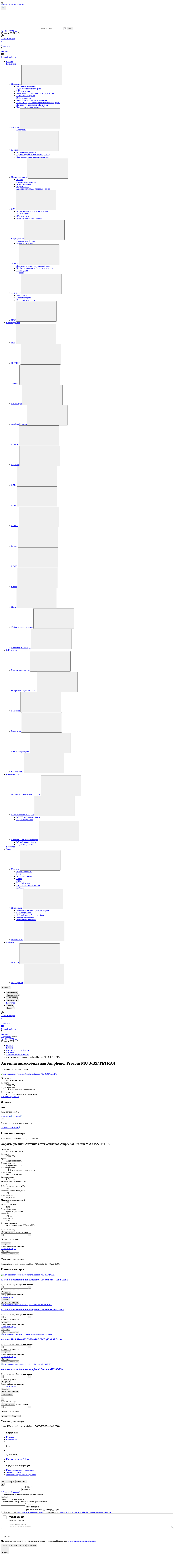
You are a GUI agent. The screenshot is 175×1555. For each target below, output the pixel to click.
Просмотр (5, 1116)
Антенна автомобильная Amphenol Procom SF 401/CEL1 (32, 1309)
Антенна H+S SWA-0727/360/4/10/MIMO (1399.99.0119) (31, 1339)
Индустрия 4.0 (22, 186)
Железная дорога (23, 298)
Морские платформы (25, 241)
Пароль (26, 1489)
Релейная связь (22, 214)
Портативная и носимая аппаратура (32, 211)
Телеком (14, 263)
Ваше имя (29, 1504)
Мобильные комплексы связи (29, 218)
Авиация (15, 127)
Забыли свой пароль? (10, 1492)
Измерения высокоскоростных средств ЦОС (35, 93)
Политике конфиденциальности (82, 1541)
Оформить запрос (8, 1249)
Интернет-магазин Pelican (17, 1459)
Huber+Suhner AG (24, 872)
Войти (4, 1497)
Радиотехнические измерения (29, 89)
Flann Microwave (23, 883)
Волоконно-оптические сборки (24, 840)
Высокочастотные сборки (22, 815)
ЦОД (13, 320)
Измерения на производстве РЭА (31, 107)
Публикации (16, 908)
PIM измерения (23, 91)
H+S (13, 343)
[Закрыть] (2, 1397)
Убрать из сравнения (10, 1254)
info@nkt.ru (6, 1036)
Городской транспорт (25, 300)
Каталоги (15, 869)
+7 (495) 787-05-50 (9, 31)
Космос (14, 150)
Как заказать (7, 1394)
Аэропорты (21, 130)
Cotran (14, 586)
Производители (13, 323)
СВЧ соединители (24, 913)
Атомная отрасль (23, 184)
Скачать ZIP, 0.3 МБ (10, 1128)
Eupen (19, 879)
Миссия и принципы (20, 670)
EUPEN (14, 444)
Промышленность (19, 177)
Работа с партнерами (20, 751)
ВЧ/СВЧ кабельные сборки (28, 817)
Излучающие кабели (25, 917)
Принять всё (7, 1545)
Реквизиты (16, 731)
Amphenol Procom (19, 424)
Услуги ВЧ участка (24, 819)
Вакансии (15, 711)
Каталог (9, 61)
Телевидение (22, 270)
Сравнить (5, 1251)
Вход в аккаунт (8, 1482)
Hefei (13, 607)
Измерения (16, 84)
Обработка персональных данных (21, 1475)
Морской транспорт (25, 243)
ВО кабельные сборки (26, 842)
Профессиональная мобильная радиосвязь (34, 268)
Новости (15, 962)
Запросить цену (8, 1232)
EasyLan (20, 888)
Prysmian (15, 465)
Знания (9, 849)
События (10, 942)
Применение (11, 64)
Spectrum (15, 383)
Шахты (19, 180)
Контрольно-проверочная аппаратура (32, 157)
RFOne (14, 546)
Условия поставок (14, 1472)
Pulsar (13, 505)
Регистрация (21, 1482)
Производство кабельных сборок (25, 794)
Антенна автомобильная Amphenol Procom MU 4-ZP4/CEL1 (34, 1279)
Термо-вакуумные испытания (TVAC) (33, 155)
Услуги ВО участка (24, 844)
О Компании (11, 650)
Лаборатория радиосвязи (22, 627)
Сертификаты (17, 772)
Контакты (10, 847)
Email (28, 1487)
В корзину (6, 1244)
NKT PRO (15, 363)
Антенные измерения (25, 96)
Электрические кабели (26, 920)
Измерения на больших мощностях (31, 100)
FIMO (13, 485)
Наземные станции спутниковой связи (33, 266)
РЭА (13, 209)
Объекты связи (22, 216)
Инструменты (17, 940)
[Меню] (2, 2)
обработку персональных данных (30, 1512)
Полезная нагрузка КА (26, 152)
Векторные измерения (26, 86)
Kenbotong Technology (20, 647)
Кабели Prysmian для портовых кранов (33, 189)
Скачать (16, 1116)
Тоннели (20, 273)
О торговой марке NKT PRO (24, 690)
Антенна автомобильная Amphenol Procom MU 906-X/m (32, 1369)
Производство (12, 774)
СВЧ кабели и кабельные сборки (30, 915)
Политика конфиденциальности (20, 1470)
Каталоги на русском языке (28, 885)
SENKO (14, 526)
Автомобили (22, 295)
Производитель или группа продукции (42, 1509)
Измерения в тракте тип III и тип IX (32, 105)
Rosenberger (16, 404)
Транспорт (15, 293)
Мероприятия (17, 983)
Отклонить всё (20, 1545)
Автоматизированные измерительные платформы (38, 102)
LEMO (14, 566)
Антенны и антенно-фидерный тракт (32, 910)
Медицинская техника (26, 182)
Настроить (32, 1545)
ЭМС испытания (23, 98)
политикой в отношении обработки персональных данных (85, 1512)
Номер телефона (32, 1507)
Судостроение (17, 238)
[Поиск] (3, 8)
